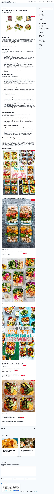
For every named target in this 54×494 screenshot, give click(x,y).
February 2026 (41, 35)
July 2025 (40, 44)
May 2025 (40, 46)
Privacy (48, 1)
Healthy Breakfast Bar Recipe (6, 429)
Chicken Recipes (41, 15)
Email (15, 478)
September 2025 (42, 41)
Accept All (16, 490)
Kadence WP (35, 491)
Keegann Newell (5, 12)
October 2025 (41, 40)
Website (27, 478)
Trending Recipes (42, 19)
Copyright (44, 1)
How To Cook (41, 18)
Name (2, 478)
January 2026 (41, 36)
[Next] (34, 447)
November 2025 (41, 39)
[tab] (17, 456)
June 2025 (40, 45)
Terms (51, 1)
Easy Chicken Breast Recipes (44, 28)
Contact (35, 1)
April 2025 (40, 48)
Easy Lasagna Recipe (42, 25)
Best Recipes (41, 14)
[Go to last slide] (3, 447)
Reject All (11, 490)
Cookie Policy (40, 1)
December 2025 (41, 37)
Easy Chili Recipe (42, 26)
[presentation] (10, 443)
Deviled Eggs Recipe (42, 29)
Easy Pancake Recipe (42, 23)
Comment (3, 465)
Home (29, 1)
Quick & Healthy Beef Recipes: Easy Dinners (29, 429)
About (32, 1)
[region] (11, 487)
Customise (5, 490)
